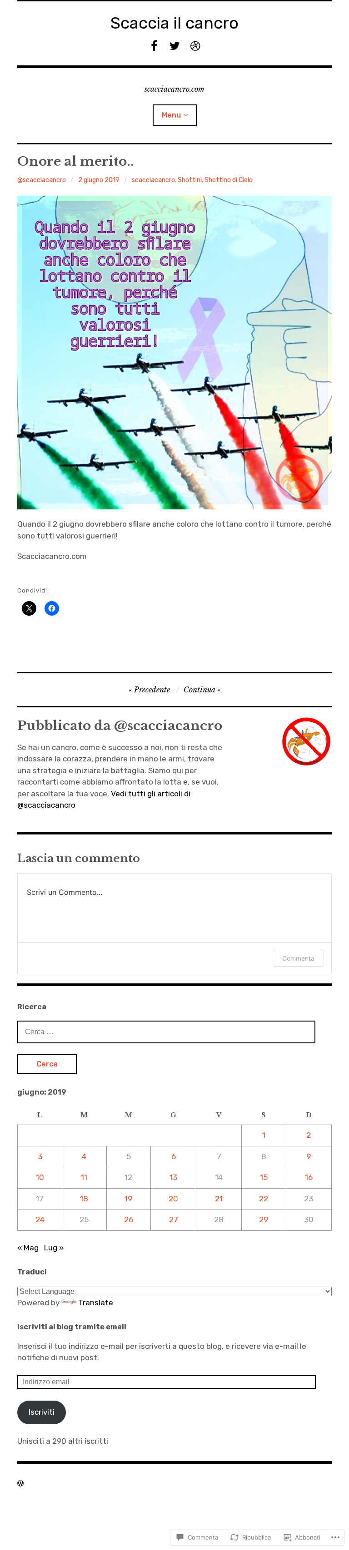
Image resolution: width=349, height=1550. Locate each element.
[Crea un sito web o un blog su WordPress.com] (20, 1483)
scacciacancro (153, 180)
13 (173, 1177)
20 (173, 1198)
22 (263, 1198)
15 (264, 1177)
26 (128, 1219)
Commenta (298, 958)
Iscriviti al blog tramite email (71, 1327)
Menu (171, 115)
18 (84, 1198)
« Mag (28, 1247)
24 (40, 1219)
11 (84, 1177)
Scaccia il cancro (174, 23)
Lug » (54, 1247)
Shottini (190, 180)
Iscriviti (42, 1412)
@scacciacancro (41, 180)
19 (128, 1198)
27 (173, 1219)
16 (309, 1177)
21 (219, 1198)
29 (263, 1219)
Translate (95, 1302)
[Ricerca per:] (166, 1031)
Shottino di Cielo (228, 180)
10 (40, 1177)
